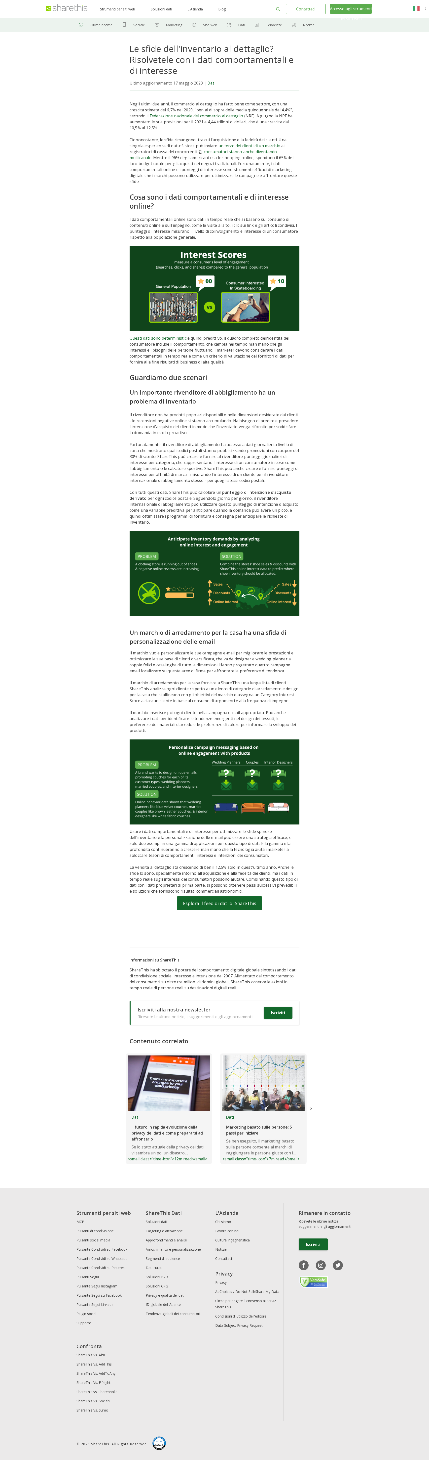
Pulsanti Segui (87, 1277)
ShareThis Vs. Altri (90, 1355)
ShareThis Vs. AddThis (94, 1364)
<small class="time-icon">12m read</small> (167, 1138)
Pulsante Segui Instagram (97, 1286)
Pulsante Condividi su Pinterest (101, 1267)
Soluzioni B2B (157, 1277)
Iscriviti (278, 1012)
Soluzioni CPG (157, 1286)
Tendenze (274, 25)
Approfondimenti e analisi (166, 1240)
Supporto (83, 1323)
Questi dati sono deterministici (158, 338)
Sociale (139, 25)
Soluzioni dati (161, 9)
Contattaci (305, 9)
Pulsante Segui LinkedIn (95, 1304)
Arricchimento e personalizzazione (173, 1249)
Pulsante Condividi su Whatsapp (102, 1258)
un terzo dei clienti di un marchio (249, 145)
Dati (241, 25)
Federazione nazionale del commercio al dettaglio (196, 116)
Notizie (309, 25)
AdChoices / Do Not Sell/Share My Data (247, 1291)
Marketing (174, 25)
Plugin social (86, 1313)
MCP (80, 1221)
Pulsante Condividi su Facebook (101, 1249)
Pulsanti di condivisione (95, 1231)
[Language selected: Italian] (419, 9)
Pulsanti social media (93, 1240)
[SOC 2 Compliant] (159, 1443)
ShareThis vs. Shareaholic (96, 1391)
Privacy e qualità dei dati (165, 1295)
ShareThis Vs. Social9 (93, 1401)
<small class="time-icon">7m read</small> (261, 1138)
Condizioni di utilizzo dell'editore (240, 1316)
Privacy (221, 1282)
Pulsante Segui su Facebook (99, 1295)
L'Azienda (195, 9)
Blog (222, 9)
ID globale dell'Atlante (163, 1304)
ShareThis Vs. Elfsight (93, 1382)
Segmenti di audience (163, 1258)
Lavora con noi (227, 1231)
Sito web (210, 25)
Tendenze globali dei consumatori (173, 1313)
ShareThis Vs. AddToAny (95, 1373)
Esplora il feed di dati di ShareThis (219, 903)
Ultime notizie (101, 25)
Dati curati (154, 1267)
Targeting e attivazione (164, 1231)
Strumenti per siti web (117, 9)
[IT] (419, 9)
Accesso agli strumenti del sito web (351, 13)
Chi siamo (223, 1221)
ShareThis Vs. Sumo (92, 1410)
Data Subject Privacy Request (239, 1325)
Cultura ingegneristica (232, 1240)
